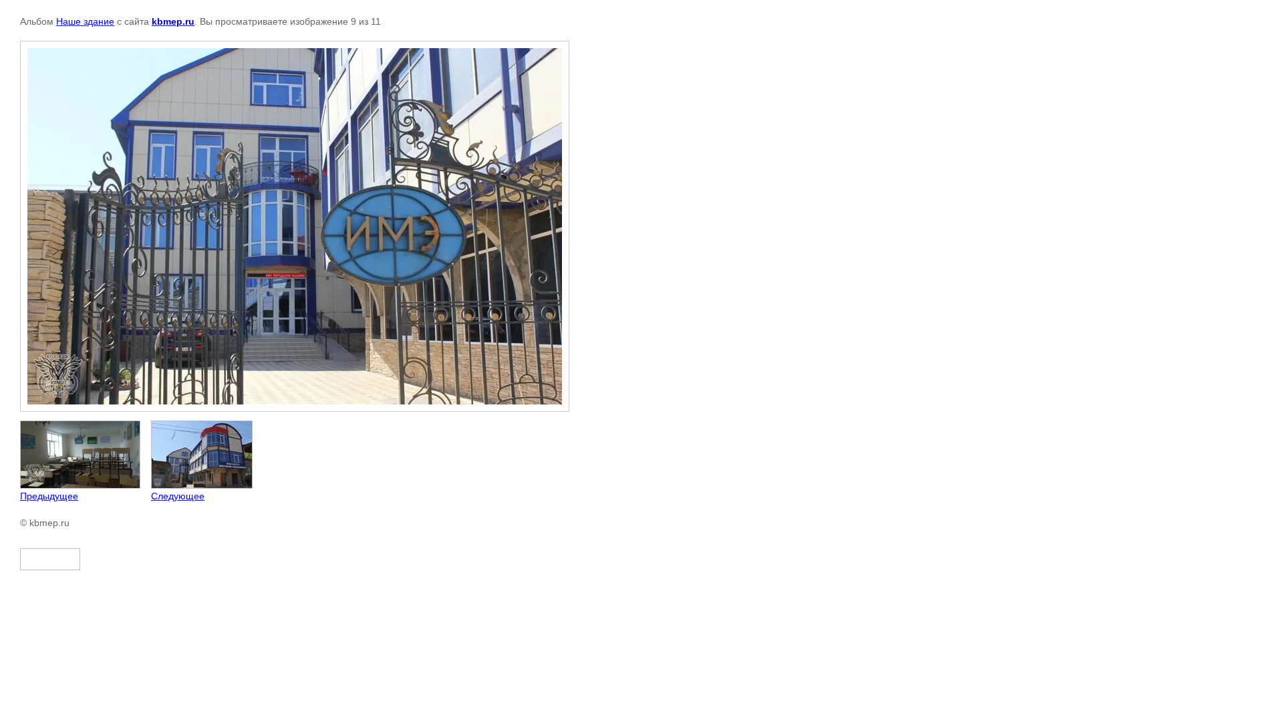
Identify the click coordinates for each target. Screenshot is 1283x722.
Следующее (177, 496)
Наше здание (85, 21)
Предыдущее (49, 496)
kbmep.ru (173, 21)
